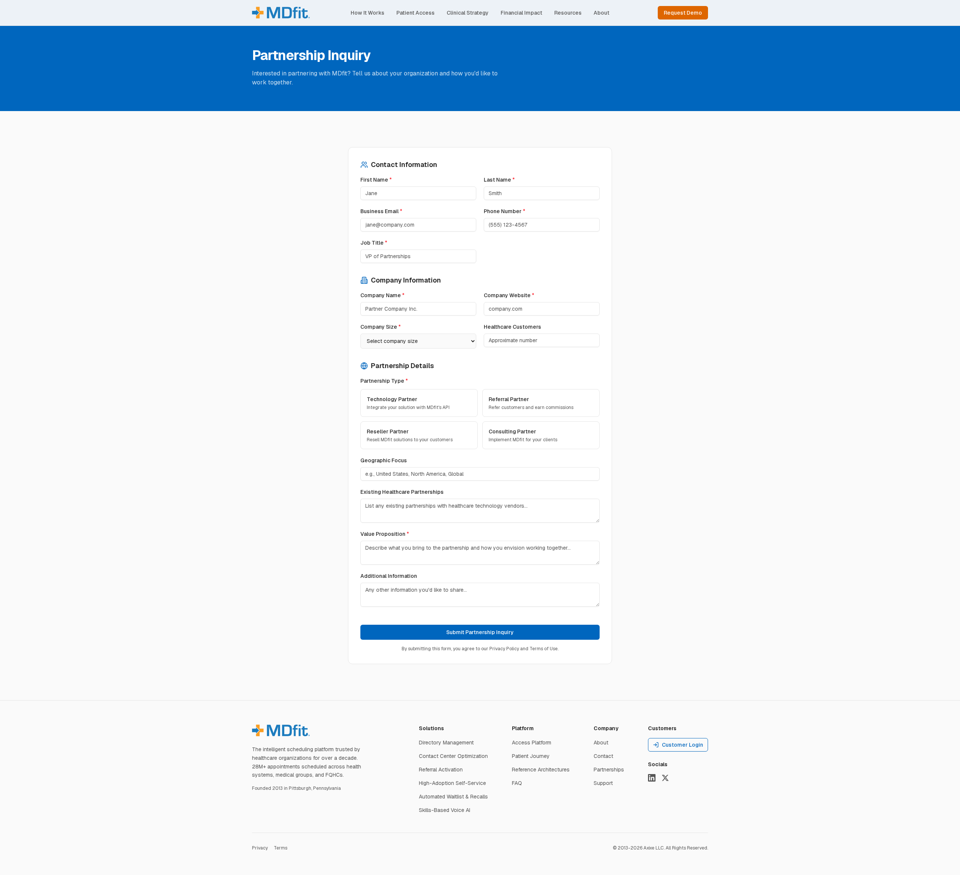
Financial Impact (521, 12)
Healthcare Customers (512, 326)
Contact (603, 756)
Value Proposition (384, 534)
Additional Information (388, 576)
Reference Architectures (541, 769)
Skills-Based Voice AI (444, 810)
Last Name (499, 179)
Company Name (382, 295)
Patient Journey (531, 756)
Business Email (381, 211)
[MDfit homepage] (281, 731)
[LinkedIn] (652, 778)
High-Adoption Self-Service (452, 783)
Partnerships (609, 769)
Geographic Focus (383, 460)
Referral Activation (441, 769)
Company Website (509, 295)
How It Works (367, 12)
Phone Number (504, 211)
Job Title (373, 242)
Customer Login (682, 744)
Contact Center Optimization (453, 756)
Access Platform (531, 742)
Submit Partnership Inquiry (480, 632)
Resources (568, 12)
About (601, 12)
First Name (376, 179)
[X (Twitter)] (665, 778)
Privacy (260, 848)
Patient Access (415, 12)
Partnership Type (384, 380)
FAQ (517, 783)
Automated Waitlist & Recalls (453, 796)
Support (603, 783)
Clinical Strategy (468, 12)
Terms (280, 848)
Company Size (380, 326)
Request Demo (683, 12)
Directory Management (446, 742)
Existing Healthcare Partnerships (402, 492)
